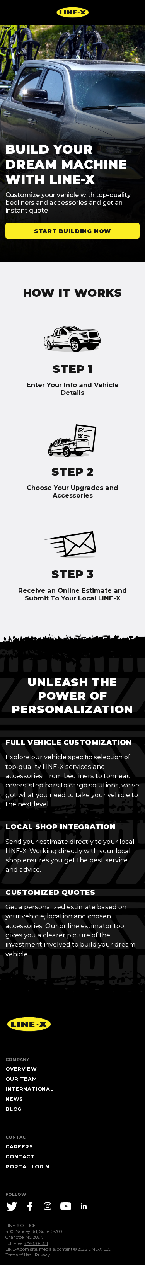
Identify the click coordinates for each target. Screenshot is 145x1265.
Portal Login (27, 1167)
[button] (72, 231)
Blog (13, 1109)
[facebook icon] (30, 1206)
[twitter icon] (11, 1206)
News (14, 1099)
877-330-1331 (36, 1243)
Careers (19, 1146)
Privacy (42, 1255)
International (29, 1089)
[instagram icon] (47, 1206)
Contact (19, 1157)
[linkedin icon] (83, 1206)
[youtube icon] (66, 1206)
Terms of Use (18, 1255)
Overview (21, 1069)
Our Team (21, 1079)
